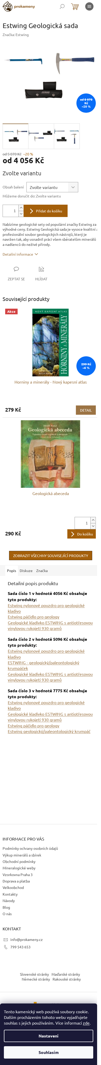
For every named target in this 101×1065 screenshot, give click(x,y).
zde (86, 1022)
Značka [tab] (42, 570)
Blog (6, 907)
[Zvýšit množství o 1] (21, 208)
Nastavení (49, 1035)
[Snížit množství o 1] (21, 214)
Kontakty (10, 894)
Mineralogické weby (19, 867)
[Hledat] (62, 6)
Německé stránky (36, 979)
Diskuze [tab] (26, 570)
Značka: (16, 34)
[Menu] (89, 6)
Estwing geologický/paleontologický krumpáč (49, 731)
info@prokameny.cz (26, 939)
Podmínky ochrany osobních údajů (30, 848)
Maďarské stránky (66, 974)
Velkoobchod (13, 887)
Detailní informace (18, 254)
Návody (9, 900)
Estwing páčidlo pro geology (33, 616)
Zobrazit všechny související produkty (50, 555)
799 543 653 (20, 947)
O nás (7, 913)
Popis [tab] (11, 570)
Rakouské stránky (67, 979)
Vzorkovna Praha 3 (18, 874)
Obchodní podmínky (19, 861)
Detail (86, 410)
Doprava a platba (16, 881)
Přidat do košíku (49, 211)
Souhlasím (49, 1052)
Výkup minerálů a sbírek (22, 855)
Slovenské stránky (34, 974)
